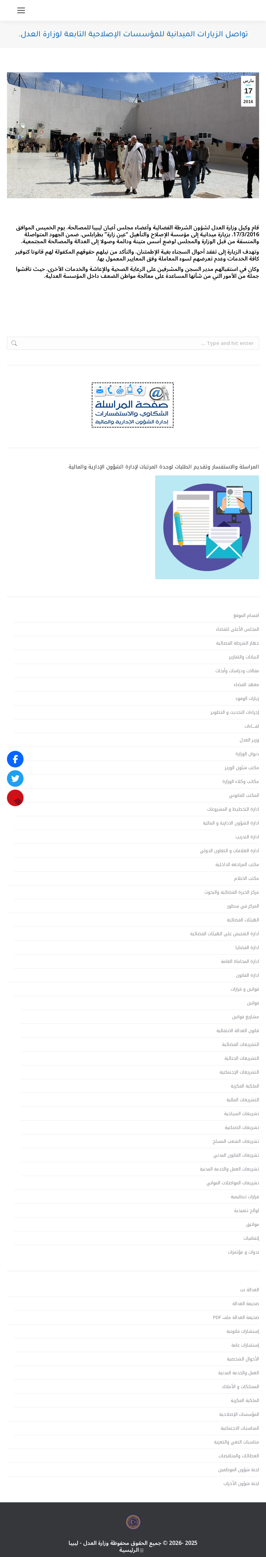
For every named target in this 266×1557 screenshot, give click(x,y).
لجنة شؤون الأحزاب (241, 1483)
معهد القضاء (246, 684)
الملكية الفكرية (245, 1086)
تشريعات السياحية (241, 1113)
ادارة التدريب (247, 837)
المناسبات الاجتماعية (240, 1428)
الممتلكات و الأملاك (240, 1386)
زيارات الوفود (247, 698)
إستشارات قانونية (243, 1331)
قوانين (253, 1003)
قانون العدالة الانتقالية (237, 1030)
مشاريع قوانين (245, 1016)
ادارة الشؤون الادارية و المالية (231, 823)
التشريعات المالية (243, 1099)
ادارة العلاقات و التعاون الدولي (229, 850)
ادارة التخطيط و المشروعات (233, 809)
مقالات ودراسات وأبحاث (237, 670)
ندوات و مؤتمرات (243, 1252)
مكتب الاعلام (246, 878)
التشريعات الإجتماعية (239, 1072)
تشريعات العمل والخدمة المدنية (229, 1169)
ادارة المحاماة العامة (240, 961)
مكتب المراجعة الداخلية (237, 864)
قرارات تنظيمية (245, 1196)
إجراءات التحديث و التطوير (235, 712)
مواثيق (252, 1224)
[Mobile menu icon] (21, 10)
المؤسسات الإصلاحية (239, 1414)
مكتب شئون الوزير (242, 767)
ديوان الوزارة (247, 753)
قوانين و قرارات (245, 989)
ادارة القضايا (247, 947)
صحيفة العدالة (245, 1303)
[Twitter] (15, 778)
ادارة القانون (247, 975)
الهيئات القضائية (243, 920)
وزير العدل (249, 740)
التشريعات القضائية (240, 1044)
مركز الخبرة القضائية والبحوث (231, 892)
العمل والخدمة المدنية (238, 1372)
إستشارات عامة (245, 1345)
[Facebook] (15, 759)
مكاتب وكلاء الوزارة (240, 781)
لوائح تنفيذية (246, 1210)
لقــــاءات (252, 726)
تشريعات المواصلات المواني (232, 1183)
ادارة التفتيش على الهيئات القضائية (224, 933)
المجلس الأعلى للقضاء (237, 629)
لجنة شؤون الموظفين (238, 1469)
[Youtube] (15, 798)
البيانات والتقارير (244, 657)
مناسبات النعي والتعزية (236, 1442)
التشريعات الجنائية (241, 1058)
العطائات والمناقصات (239, 1456)
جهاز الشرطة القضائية (237, 643)
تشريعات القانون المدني (236, 1155)
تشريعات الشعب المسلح (236, 1141)
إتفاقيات (251, 1238)
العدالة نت (249, 1289)
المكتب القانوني (244, 795)
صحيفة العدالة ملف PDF (236, 1317)
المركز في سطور (243, 906)
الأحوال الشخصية (243, 1359)
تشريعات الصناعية (242, 1127)
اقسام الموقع (246, 615)
